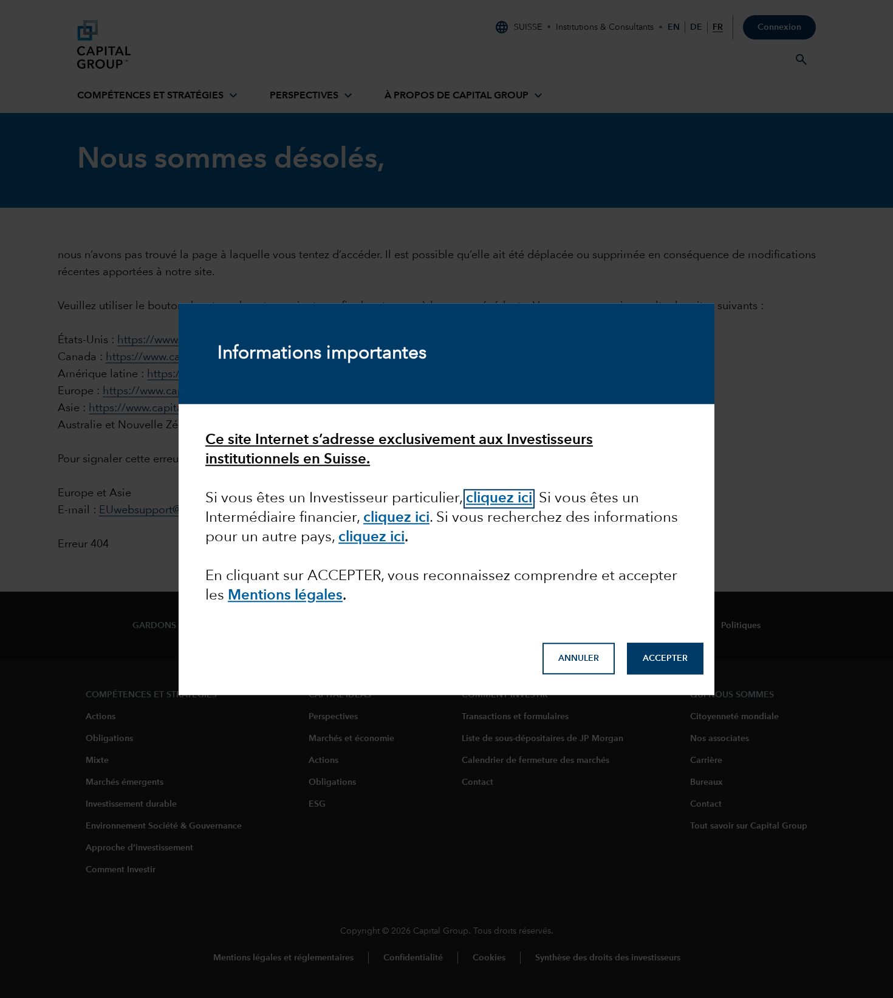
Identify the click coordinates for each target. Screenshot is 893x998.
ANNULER (578, 659)
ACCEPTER (665, 659)
